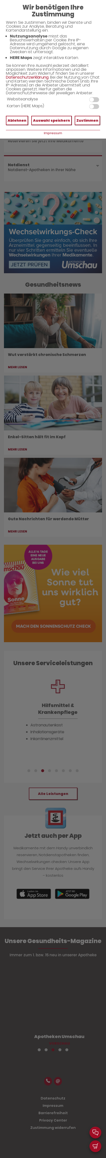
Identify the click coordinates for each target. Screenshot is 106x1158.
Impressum (53, 133)
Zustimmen (87, 120)
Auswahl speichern (51, 120)
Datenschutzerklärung (27, 77)
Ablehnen (17, 120)
